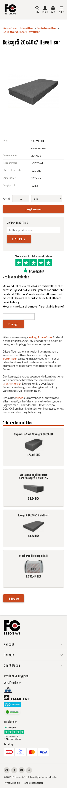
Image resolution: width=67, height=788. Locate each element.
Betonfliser (10, 28)
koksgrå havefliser (40, 337)
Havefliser (27, 28)
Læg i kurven (33, 209)
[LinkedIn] (14, 770)
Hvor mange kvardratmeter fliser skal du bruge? (33, 306)
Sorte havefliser (47, 28)
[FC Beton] (10, 9)
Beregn (13, 324)
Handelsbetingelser (33, 782)
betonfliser (10, 358)
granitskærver (12, 383)
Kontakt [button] (9, 644)
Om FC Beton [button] (12, 665)
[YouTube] (22, 770)
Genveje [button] (9, 655)
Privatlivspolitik (12, 782)
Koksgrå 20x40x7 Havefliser (21, 31)
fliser (19, 397)
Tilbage (13, 598)
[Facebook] (7, 770)
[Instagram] (29, 770)
